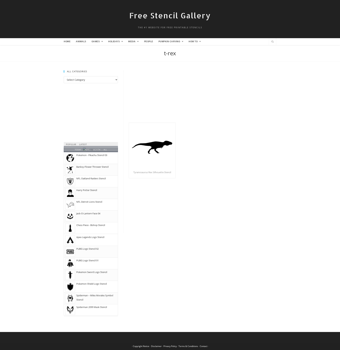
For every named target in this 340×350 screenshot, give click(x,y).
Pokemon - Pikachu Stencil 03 (91, 155)
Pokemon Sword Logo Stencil (91, 272)
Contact (203, 346)
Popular (71, 144)
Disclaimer (156, 346)
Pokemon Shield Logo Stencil (91, 283)
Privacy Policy (170, 346)
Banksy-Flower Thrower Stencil (92, 166)
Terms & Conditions (188, 346)
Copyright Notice (141, 346)
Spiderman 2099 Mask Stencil (91, 307)
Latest (83, 144)
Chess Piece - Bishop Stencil (90, 225)
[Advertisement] (202, 96)
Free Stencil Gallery (170, 15)
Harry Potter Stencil (86, 190)
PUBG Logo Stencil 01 (87, 260)
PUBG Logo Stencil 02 (87, 248)
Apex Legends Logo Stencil (90, 237)
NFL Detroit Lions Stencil (89, 201)
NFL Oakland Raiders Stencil (91, 178)
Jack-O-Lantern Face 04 (88, 213)
